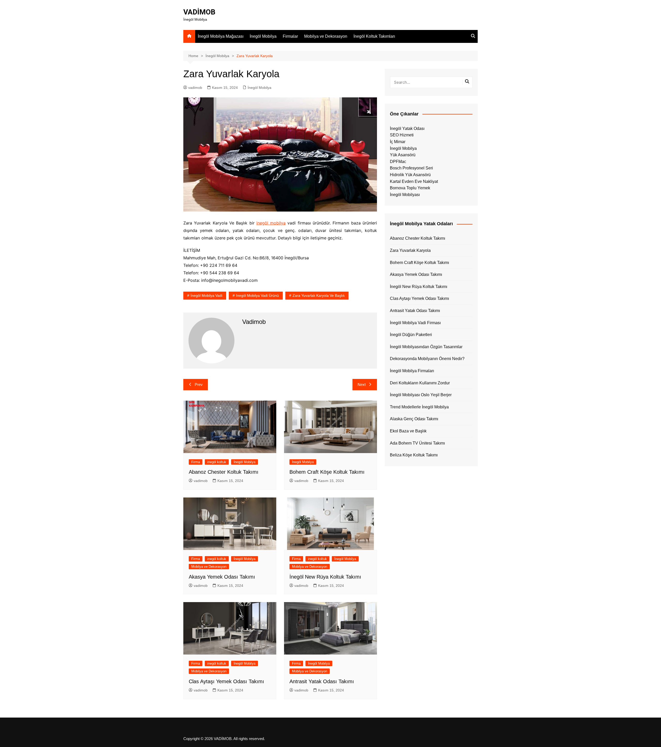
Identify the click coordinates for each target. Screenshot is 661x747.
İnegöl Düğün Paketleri (411, 334)
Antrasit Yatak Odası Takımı (321, 681)
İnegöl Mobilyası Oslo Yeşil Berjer (421, 395)
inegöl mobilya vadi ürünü (257, 295)
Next (362, 384)
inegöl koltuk (216, 462)
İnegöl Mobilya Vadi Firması (415, 323)
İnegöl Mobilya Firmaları (412, 371)
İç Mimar (397, 141)
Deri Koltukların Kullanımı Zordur (420, 383)
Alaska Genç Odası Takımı (414, 419)
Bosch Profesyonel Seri (411, 168)
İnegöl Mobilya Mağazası (220, 36)
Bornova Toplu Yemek (410, 188)
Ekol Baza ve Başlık (408, 431)
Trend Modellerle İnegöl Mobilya (419, 407)
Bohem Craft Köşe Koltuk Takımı (327, 472)
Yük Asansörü (402, 155)
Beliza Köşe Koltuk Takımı (414, 455)
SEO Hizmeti (402, 135)
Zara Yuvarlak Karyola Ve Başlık (319, 295)
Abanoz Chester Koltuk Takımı (223, 472)
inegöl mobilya (271, 222)
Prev (199, 384)
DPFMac (398, 161)
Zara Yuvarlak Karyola (410, 250)
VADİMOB (199, 12)
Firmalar (290, 36)
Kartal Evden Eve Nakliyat (414, 181)
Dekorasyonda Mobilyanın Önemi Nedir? (427, 358)
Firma (195, 462)
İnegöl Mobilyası (405, 194)
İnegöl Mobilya (263, 36)
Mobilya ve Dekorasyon (325, 36)
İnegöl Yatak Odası (407, 128)
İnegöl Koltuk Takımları (374, 36)
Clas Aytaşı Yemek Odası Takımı (226, 681)
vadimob (195, 87)
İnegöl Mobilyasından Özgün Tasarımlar (426, 347)
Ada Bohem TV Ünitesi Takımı (417, 443)
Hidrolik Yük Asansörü (410, 175)
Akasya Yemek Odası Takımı (222, 577)
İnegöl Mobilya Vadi (206, 295)
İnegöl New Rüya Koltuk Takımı (325, 577)
